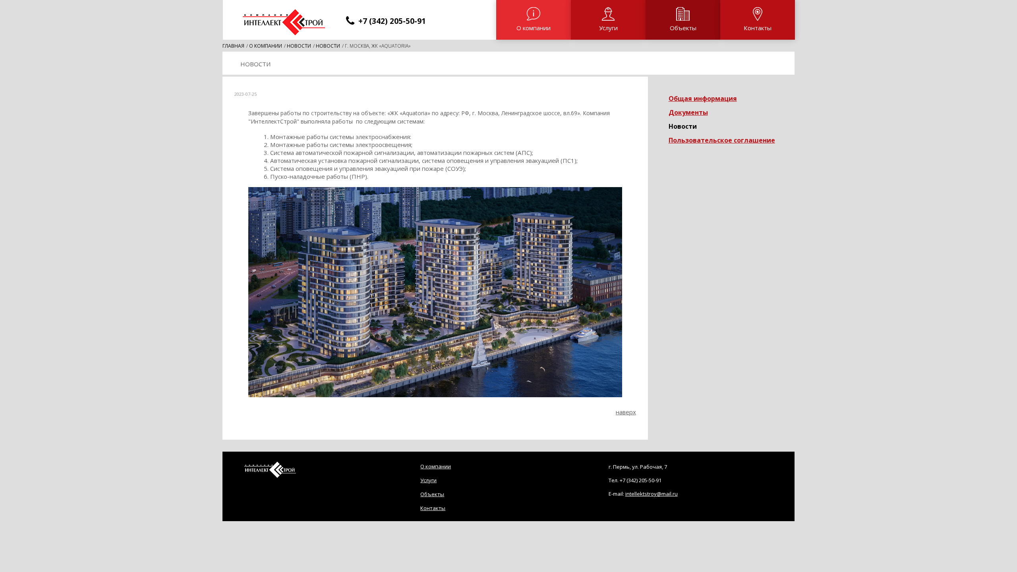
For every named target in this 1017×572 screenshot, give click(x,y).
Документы (688, 112)
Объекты (683, 28)
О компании (533, 28)
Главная (233, 46)
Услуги (608, 28)
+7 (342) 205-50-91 (640, 480)
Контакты (757, 28)
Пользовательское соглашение (722, 140)
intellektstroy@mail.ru (651, 493)
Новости (299, 46)
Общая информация (703, 98)
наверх (626, 412)
